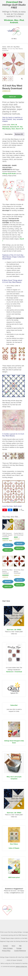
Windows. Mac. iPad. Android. (14, 21)
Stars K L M (19, 129)
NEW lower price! (14, 877)
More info (8, 545)
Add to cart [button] (8, 550)
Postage (18, 948)
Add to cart (12, 96)
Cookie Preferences (20, 950)
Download (12, 2)
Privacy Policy (6, 950)
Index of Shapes (14, 848)
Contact (5, 946)
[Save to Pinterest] (4, 55)
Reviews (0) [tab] (19, 134)
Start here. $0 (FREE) (14, 629)
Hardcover (9, 671)
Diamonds (5, 126)
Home (4, 47)
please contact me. (21, 966)
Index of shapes (8, 948)
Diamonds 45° (14, 126)
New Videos (14, 844)
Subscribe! (14, 705)
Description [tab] (9, 134)
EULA (13, 946)
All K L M (9, 47)
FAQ (20, 946)
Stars (13, 129)
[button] (22, 78)
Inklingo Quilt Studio (9, 173)
